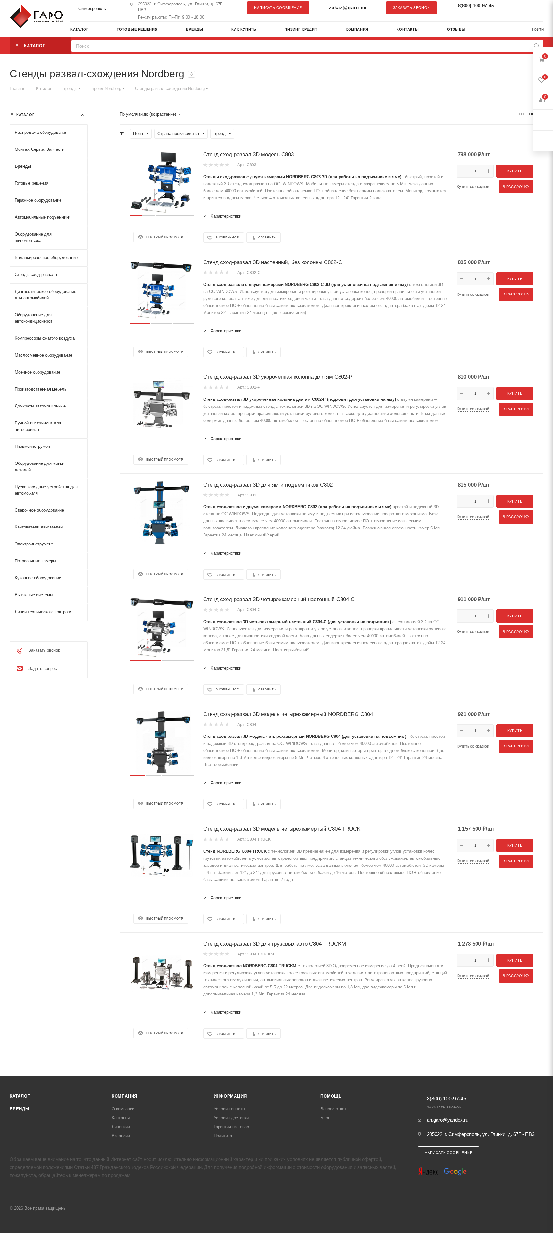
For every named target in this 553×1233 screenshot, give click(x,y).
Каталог (20, 1096)
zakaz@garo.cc (347, 7)
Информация (230, 1096)
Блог (325, 1118)
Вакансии (121, 1135)
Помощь (331, 1096)
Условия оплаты (229, 1109)
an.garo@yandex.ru (447, 1120)
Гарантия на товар (231, 1126)
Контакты (121, 1118)
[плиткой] (521, 114)
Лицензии (121, 1126)
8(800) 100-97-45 (476, 5)
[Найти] (536, 46)
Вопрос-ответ (333, 1109)
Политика (223, 1135)
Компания (124, 1096)
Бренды (20, 1109)
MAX (535, 7)
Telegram (522, 7)
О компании (123, 1109)
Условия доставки (231, 1118)
